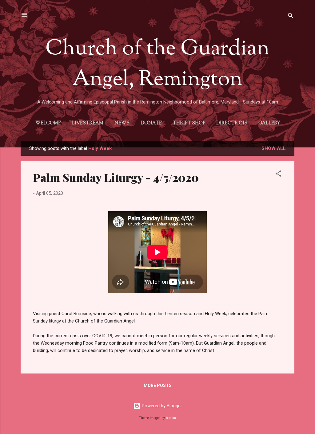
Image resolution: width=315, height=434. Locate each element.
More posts (158, 385)
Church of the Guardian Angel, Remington (157, 64)
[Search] (290, 16)
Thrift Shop (189, 123)
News (122, 123)
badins (171, 418)
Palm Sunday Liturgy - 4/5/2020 (116, 177)
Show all (273, 148)
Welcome (48, 123)
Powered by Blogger (161, 406)
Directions (231, 123)
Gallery (269, 123)
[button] (278, 174)
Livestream (87, 123)
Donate (151, 123)
